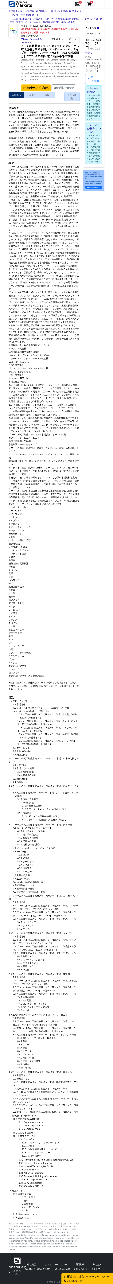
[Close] (108, 1276)
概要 (31, 95)
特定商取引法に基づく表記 (38, 1268)
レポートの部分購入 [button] (92, 90)
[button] (77, 4)
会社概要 (31, 1264)
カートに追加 (95, 79)
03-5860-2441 (17, 1272)
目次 (47, 95)
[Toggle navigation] (100, 4)
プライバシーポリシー (56, 1264)
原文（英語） (72, 97)
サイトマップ (97, 1268)
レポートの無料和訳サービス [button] (92, 128)
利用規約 (80, 1264)
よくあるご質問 (62, 1268)
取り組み (97, 1264)
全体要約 (16, 95)
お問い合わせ (80, 1268)
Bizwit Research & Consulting (31, 41)
